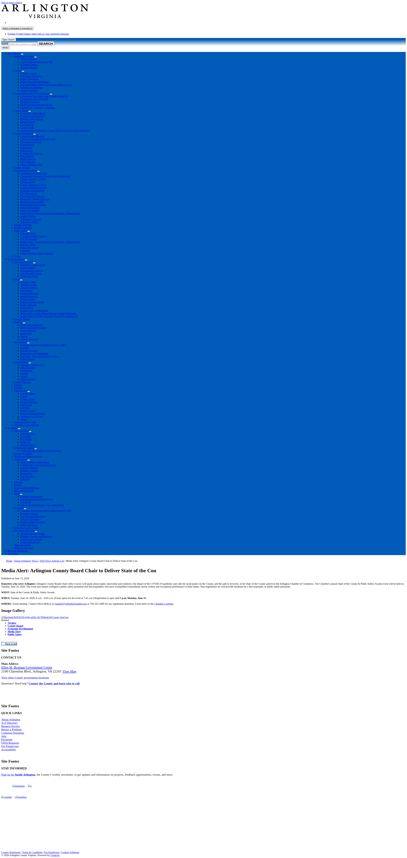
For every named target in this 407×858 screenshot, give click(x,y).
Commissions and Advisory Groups (32, 93)
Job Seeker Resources (31, 76)
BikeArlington (27, 367)
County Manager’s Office (33, 184)
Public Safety (20, 230)
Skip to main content (11, 2)
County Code (27, 127)
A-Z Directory (9, 722)
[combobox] (17, 28)
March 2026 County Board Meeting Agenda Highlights (48, 313)
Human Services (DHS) (32, 202)
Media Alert (14, 631)
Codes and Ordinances (31, 325)
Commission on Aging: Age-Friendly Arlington (44, 96)
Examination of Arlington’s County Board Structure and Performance (55, 130)
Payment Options (29, 513)
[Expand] (22, 54)
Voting (17, 256)
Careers (18, 70)
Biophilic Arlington (30, 102)
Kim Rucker (26, 150)
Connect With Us (29, 287)
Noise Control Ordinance (26, 487)
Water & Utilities (22, 545)
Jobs (3, 736)
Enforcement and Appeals (33, 327)
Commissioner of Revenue (33, 173)
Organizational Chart (30, 142)
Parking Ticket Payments (32, 522)
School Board (27, 144)
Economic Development (32, 190)
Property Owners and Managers (36, 536)
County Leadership (23, 133)
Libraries (24, 407)
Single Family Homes (31, 539)
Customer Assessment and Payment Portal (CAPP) (45, 510)
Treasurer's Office (29, 222)
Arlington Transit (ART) (32, 365)
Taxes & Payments (29, 519)
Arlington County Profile (32, 264)
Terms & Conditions (32, 852)
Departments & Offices (25, 170)
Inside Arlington (28, 305)
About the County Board (32, 113)
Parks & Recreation (30, 207)
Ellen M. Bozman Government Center (26, 667)
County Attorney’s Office (33, 179)
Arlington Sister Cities (25, 422)
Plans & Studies (22, 319)
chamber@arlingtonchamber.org (70, 603)
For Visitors (26, 439)
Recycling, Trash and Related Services (39, 356)
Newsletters (26, 290)
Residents (12, 427)
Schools (18, 385)
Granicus (54, 855)
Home (9, 561)
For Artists (25, 436)
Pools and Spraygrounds (32, 413)
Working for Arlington (31, 87)
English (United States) (38, 22)
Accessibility (8, 749)
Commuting (26, 370)
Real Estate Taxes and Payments (36, 499)
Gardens (24, 347)
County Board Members (32, 116)
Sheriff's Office (28, 244)
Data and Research (23, 262)
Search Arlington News (32, 302)
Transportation (21, 362)
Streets (23, 376)
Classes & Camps (23, 453)
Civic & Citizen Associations (34, 462)
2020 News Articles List (52, 561)
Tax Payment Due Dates (32, 516)
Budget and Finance (24, 56)
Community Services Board (34, 99)
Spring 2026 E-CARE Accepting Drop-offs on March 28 (49, 316)
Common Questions (12, 732)
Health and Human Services (28, 456)
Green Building (28, 330)
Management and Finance (33, 204)
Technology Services (30, 219)
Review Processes (29, 339)
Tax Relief (25, 502)
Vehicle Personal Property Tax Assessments (42, 505)
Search (4, 44)
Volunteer (25, 250)
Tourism (18, 387)
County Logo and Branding (34, 310)
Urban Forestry (28, 359)
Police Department (29, 210)
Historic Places (27, 445)
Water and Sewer (29, 525)
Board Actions (27, 122)
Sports (23, 419)
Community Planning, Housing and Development (45, 176)
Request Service (10, 726)
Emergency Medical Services (35, 199)
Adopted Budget (28, 59)
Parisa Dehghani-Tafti (31, 164)
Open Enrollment (29, 90)
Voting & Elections (23, 548)
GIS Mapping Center (30, 273)
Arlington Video (28, 285)
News (17, 279)
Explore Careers (28, 73)
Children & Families (24, 447)
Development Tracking (31, 270)
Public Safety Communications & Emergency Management (50, 213)
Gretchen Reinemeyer (31, 153)
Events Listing (27, 299)
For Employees (10, 746)
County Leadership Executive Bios (37, 139)
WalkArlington (27, 379)
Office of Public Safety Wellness (36, 253)
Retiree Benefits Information (34, 82)
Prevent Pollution (29, 350)
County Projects (22, 167)
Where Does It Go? (30, 542)
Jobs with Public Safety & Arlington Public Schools (46, 84)
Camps (23, 396)
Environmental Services (32, 196)
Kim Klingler (27, 156)
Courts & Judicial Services (33, 187)
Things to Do (20, 390)
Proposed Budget (29, 67)
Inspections (26, 333)
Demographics (27, 267)
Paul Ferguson (27, 162)
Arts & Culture (27, 393)
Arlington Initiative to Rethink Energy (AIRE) (43, 345)
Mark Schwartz (28, 159)
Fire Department (28, 193)
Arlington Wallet (28, 64)
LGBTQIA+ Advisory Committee (37, 107)
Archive (12, 623)
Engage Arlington (23, 224)
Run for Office (27, 476)
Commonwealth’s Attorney (33, 236)
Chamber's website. (164, 603)
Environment (20, 342)
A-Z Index (13, 553)
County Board (21, 110)
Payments (19, 508)
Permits (24, 336)
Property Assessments (31, 496)
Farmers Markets (28, 402)
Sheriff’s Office (28, 216)
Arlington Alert (28, 233)
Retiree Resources (29, 79)
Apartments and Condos (32, 533)
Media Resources (29, 296)
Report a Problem (11, 729)
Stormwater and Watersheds (34, 353)
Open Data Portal (29, 276)
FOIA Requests (10, 742)
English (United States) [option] (38, 34)
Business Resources (18, 550)
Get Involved (27, 124)
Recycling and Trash (24, 530)
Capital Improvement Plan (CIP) (36, 62)
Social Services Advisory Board (36, 104)
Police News (26, 307)
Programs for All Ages (31, 416)
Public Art (25, 442)
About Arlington (16, 259)
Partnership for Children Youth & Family (40, 450)
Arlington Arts (27, 433)
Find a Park (26, 405)
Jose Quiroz (26, 147)
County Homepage (10, 852)
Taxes (17, 493)
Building (18, 322)
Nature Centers (27, 410)
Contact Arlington (70, 852)
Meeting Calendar (23, 227)
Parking (24, 373)
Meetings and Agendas (31, 119)
